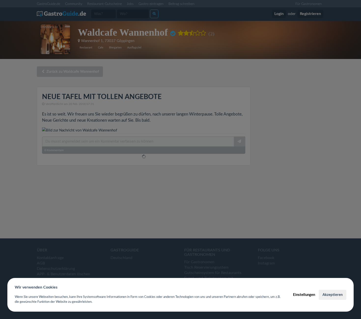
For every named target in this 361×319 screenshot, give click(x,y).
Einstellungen (304, 295)
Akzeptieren (332, 295)
